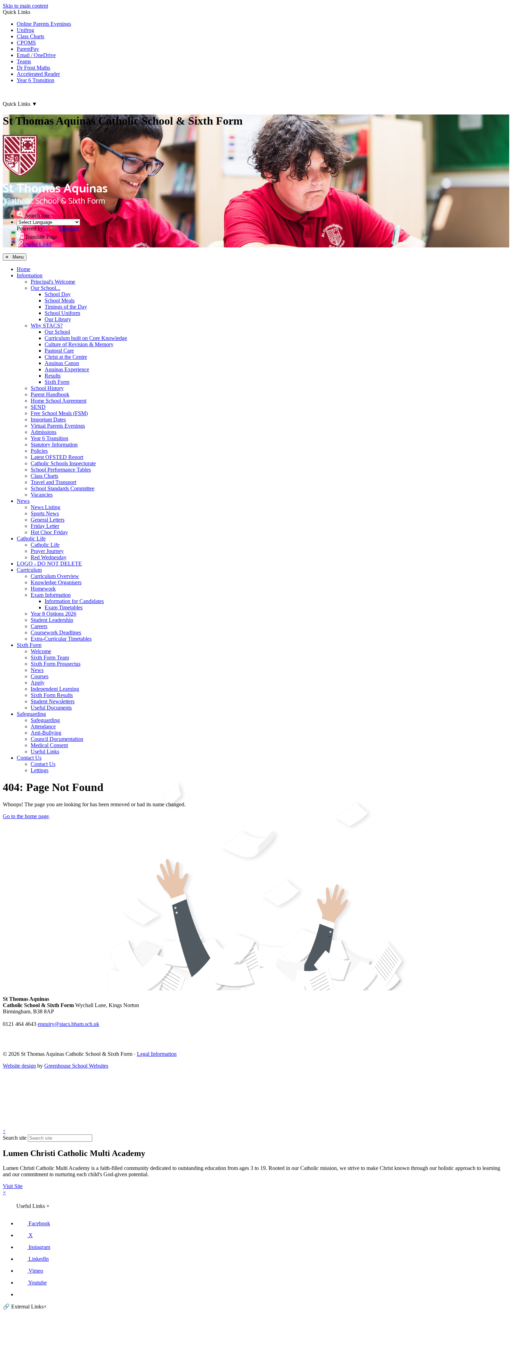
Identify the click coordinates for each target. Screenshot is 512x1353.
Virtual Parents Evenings (58, 426)
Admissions (43, 432)
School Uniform (62, 313)
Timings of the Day (66, 307)
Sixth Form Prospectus (55, 664)
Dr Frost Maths (33, 68)
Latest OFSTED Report (57, 457)
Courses (39, 676)
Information (29, 275)
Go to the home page (26, 816)
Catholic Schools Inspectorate (63, 463)
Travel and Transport (53, 482)
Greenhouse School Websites (76, 1066)
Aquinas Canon (62, 363)
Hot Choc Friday (49, 532)
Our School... (45, 288)
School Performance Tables (61, 470)
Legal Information (157, 1054)
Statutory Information (54, 445)
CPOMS (26, 43)
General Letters (47, 520)
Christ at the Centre (66, 357)
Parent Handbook (50, 394)
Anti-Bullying (46, 733)
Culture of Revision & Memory (79, 344)
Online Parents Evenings (44, 24)
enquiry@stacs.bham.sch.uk (68, 1024)
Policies (39, 451)
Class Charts (30, 36)
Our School (57, 332)
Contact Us (29, 758)
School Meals (60, 300)
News (23, 501)
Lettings (39, 770)
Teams (24, 61)
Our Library (58, 319)
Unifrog (25, 30)
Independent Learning (55, 689)
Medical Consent (49, 745)
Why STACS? (47, 326)
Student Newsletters (53, 701)
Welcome (41, 651)
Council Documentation (57, 739)
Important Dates (48, 419)
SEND (38, 407)
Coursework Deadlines (56, 632)
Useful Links (45, 751)
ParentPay (28, 49)
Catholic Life (31, 538)
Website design (19, 1066)
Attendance (43, 726)
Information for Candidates (74, 601)
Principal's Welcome (53, 282)
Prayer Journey (47, 551)
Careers (39, 626)
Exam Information (51, 595)
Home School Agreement (58, 401)
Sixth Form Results (52, 695)
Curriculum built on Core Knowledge (86, 338)
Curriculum (29, 570)
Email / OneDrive (36, 55)
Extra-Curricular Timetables (61, 639)
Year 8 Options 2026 (53, 614)
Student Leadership (52, 620)
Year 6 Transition (35, 80)
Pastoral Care (59, 351)
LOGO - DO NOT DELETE (49, 564)
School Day (58, 294)
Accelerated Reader (38, 74)
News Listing (45, 507)
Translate (68, 228)
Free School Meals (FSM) (59, 413)
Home (23, 269)
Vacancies (42, 495)
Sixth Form (57, 382)
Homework (43, 589)
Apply (38, 683)
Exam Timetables (64, 607)
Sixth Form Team (50, 657)
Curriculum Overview (55, 576)
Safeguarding (31, 714)
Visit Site (13, 1186)
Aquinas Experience (67, 369)
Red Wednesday (49, 557)
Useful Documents (51, 708)
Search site (14, 1138)
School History (47, 388)
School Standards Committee (62, 488)
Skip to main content (25, 6)
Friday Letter (45, 526)
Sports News (45, 513)
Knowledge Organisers (56, 582)
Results (53, 376)
